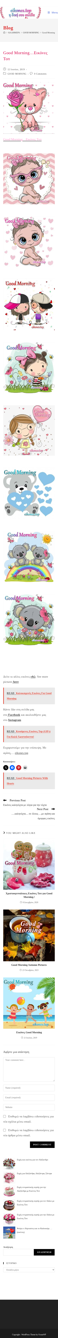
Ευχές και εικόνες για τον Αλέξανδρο (32, 1159)
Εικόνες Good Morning (29, 1032)
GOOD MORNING (17, 74)
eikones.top (21, 753)
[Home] (4, 32)
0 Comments (40, 74)
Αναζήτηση (8, 1247)
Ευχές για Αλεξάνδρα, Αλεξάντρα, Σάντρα (34, 1173)
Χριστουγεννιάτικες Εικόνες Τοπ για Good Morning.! (29, 895)
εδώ (33, 676)
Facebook (13, 714)
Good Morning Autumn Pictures (29, 965)
